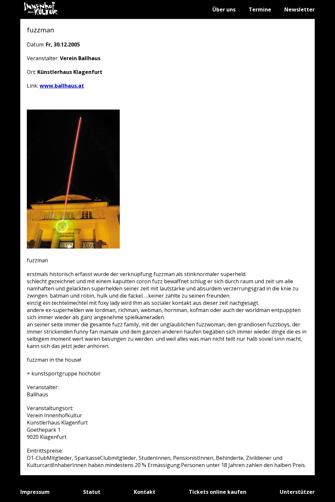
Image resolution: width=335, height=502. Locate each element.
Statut (91, 491)
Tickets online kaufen (217, 491)
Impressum (35, 491)
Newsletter (299, 9)
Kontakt (144, 491)
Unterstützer (297, 491)
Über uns (224, 9)
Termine (260, 9)
